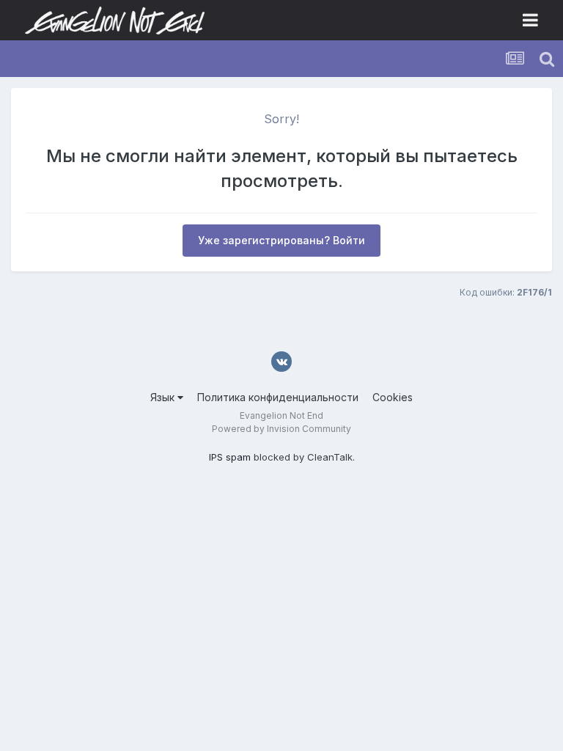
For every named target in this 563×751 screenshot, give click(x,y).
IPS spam (230, 457)
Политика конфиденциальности (277, 397)
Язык (163, 397)
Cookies (392, 397)
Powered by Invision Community (281, 428)
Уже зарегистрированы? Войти (281, 240)
